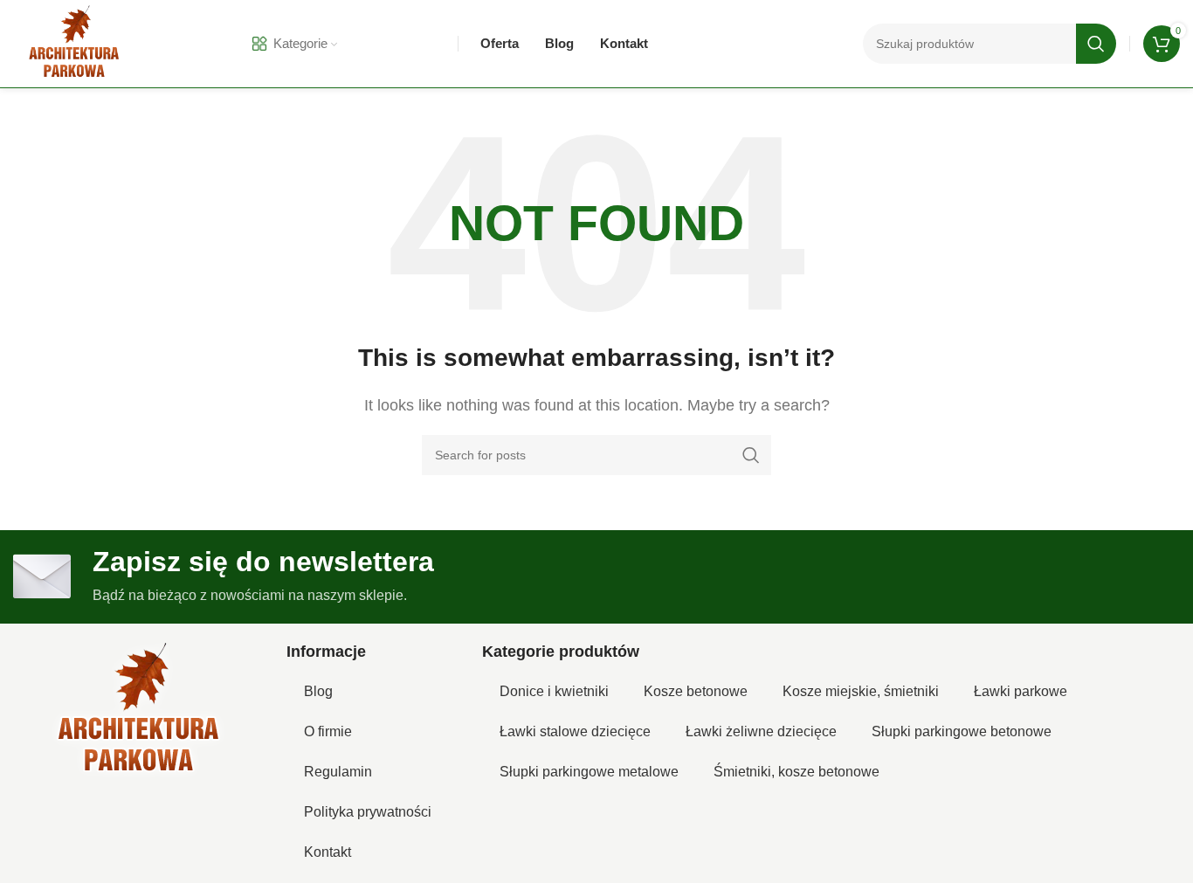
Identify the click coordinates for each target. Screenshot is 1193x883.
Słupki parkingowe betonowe (962, 731)
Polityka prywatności (367, 811)
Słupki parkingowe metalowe (589, 771)
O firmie (328, 731)
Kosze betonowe (696, 691)
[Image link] (139, 710)
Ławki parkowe (1020, 691)
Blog (318, 691)
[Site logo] (74, 42)
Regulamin (338, 771)
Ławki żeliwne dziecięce (761, 731)
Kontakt (327, 852)
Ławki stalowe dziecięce (575, 731)
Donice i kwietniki (554, 691)
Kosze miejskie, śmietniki (861, 691)
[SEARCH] (1096, 44)
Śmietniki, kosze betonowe (796, 771)
